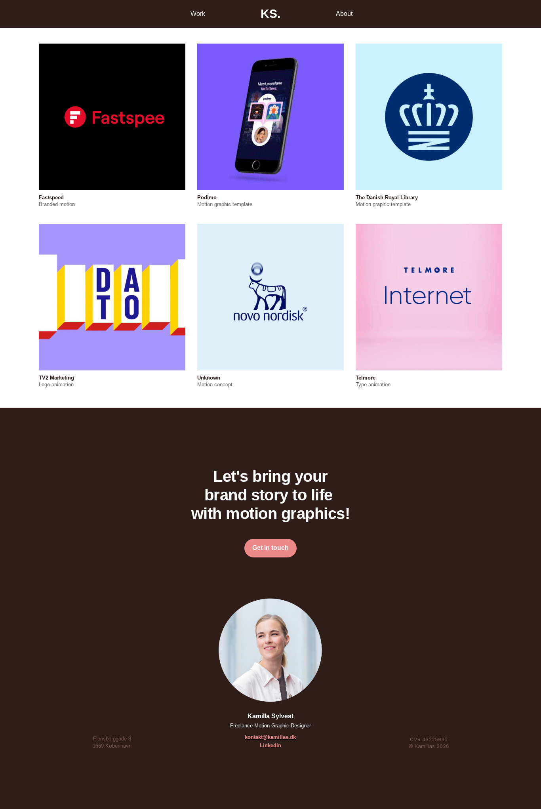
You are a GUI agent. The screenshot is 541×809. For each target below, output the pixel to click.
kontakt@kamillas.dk (270, 737)
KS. (270, 14)
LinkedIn (270, 745)
